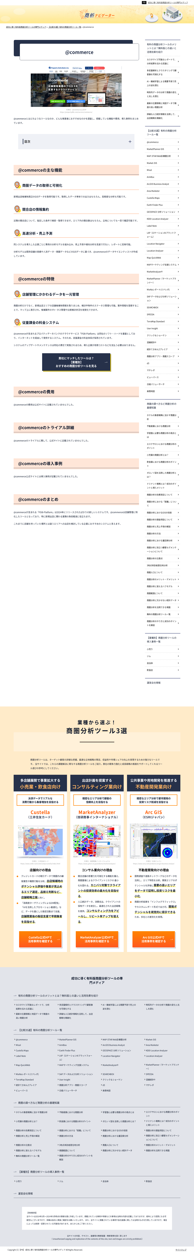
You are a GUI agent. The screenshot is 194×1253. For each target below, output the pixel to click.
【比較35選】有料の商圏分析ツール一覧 (162, 132)
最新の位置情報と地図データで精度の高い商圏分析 (161, 105)
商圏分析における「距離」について (161, 503)
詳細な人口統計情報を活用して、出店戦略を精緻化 (161, 116)
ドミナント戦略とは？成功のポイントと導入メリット (161, 485)
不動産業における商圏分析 (159, 426)
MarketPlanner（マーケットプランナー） (161, 280)
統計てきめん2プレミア (157, 349)
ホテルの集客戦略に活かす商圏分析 (161, 417)
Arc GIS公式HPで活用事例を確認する (153, 939)
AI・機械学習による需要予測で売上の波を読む (161, 83)
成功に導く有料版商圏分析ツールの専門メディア (168, 2)
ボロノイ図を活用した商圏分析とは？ (161, 474)
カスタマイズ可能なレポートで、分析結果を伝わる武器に (161, 61)
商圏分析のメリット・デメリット (161, 579)
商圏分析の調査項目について (159, 519)
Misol (149, 169)
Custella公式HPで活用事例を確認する (40, 939)
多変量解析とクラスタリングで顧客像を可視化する (161, 72)
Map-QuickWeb (154, 257)
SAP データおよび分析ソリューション (162, 298)
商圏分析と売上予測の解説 (159, 526)
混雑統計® (151, 342)
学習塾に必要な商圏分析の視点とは (161, 435)
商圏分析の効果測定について (159, 494)
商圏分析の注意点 (155, 558)
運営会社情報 (154, 682)
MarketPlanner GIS (155, 148)
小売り (150, 649)
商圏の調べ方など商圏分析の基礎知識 (161, 405)
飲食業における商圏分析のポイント (161, 463)
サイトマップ (181, 1249)
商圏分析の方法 (154, 533)
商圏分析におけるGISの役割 (159, 512)
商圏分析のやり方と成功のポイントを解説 (161, 623)
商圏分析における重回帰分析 (159, 540)
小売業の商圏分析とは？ (158, 454)
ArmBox (150, 176)
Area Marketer (153, 190)
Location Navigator (155, 243)
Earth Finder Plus (155, 204)
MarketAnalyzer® (155, 271)
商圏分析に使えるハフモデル (159, 586)
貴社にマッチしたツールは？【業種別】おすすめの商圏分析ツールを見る (76, 362)
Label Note (152, 225)
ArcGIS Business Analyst (158, 183)
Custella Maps (153, 197)
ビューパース (153, 377)
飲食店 (150, 670)
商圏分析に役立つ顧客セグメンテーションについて (161, 549)
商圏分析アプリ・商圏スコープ (160, 356)
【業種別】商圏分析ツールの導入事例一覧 (161, 639)
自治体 (150, 663)
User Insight (152, 328)
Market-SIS (152, 162)
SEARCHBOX (152, 307)
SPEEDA (150, 314)
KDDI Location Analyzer (157, 218)
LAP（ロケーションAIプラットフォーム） (161, 234)
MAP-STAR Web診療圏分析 (159, 155)
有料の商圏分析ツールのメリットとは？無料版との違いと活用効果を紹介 (161, 48)
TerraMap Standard (156, 321)
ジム (149, 656)
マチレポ (151, 370)
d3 (148, 363)
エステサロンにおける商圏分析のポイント (161, 445)
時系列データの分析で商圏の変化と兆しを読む (161, 94)
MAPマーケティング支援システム (162, 264)
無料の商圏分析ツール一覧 (159, 614)
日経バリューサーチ (156, 384)
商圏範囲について (155, 593)
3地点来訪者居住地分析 (157, 565)
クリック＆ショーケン (157, 335)
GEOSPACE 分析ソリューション (161, 211)
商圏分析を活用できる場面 (159, 607)
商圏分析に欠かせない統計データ (161, 600)
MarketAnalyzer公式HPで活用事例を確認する (97, 939)
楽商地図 (151, 391)
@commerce (153, 142)
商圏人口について (155, 572)
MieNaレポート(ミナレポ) (158, 289)
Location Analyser (155, 250)
